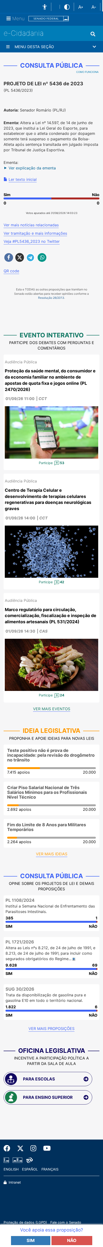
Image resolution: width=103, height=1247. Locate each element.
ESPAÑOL (30, 1169)
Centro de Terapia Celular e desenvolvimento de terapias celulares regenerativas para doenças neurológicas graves (48, 499)
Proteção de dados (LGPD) (25, 1222)
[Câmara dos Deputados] (7, 1160)
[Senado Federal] (49, 18)
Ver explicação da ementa (32, 168)
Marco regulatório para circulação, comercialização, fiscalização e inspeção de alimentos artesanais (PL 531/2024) (50, 615)
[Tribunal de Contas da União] (28, 1160)
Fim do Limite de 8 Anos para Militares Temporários (46, 827)
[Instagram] (33, 1148)
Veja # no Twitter (32, 241)
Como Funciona (87, 72)
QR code (11, 271)
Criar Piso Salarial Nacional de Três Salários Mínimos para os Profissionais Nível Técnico (47, 792)
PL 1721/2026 (20, 941)
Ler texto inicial (23, 179)
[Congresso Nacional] (17, 1160)
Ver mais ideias (51, 854)
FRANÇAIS (49, 1169)
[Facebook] (9, 1148)
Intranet (14, 1182)
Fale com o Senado (65, 1222)
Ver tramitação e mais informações (35, 233)
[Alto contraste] (67, 7)
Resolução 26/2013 (51, 297)
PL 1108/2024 (20, 900)
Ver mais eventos (51, 708)
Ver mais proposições (51, 1028)
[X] (20, 1148)
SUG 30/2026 (20, 989)
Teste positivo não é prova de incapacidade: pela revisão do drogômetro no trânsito (51, 755)
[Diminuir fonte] (93, 6)
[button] (51, 46)
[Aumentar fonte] (80, 6)
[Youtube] (45, 1148)
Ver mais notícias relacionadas (31, 225)
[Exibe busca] (92, 34)
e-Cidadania (24, 33)
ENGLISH (11, 1169)
